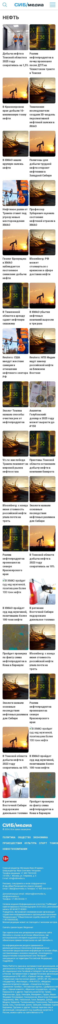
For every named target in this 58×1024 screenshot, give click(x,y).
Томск (54, 843)
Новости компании (15, 849)
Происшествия (12, 843)
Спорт (43, 843)
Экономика (40, 837)
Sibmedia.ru (47, 940)
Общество (24, 837)
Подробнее (8, 961)
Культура (30, 843)
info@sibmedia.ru (17, 878)
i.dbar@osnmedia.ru (18, 889)
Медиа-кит (28, 927)
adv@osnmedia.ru (11, 896)
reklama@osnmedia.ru (35, 894)
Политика (9, 837)
